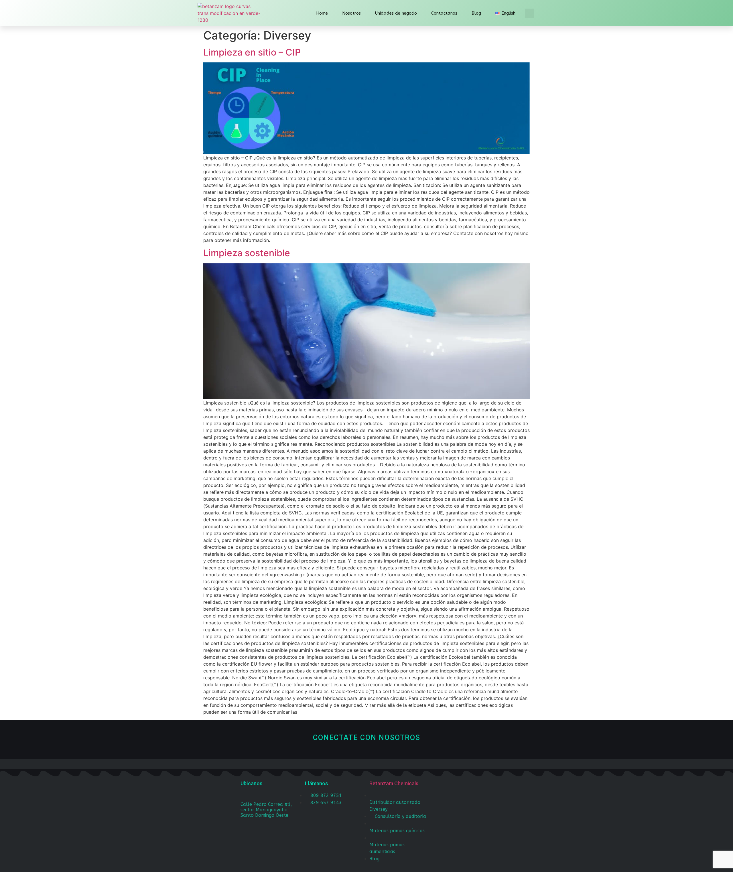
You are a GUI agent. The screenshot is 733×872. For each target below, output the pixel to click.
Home (322, 13)
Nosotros (351, 13)
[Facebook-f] (449, 788)
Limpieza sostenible (246, 253)
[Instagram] (477, 788)
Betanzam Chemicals (393, 783)
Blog (476, 13)
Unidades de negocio (396, 13)
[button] (529, 13)
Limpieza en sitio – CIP (252, 52)
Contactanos (444, 13)
